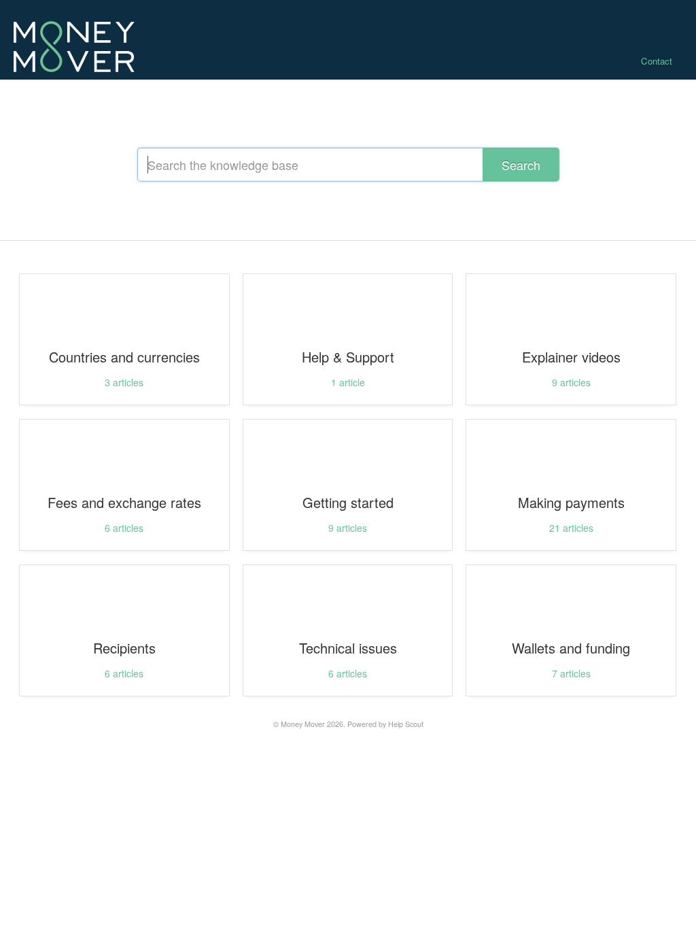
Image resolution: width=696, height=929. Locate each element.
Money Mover (303, 724)
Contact (656, 60)
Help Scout (405, 724)
